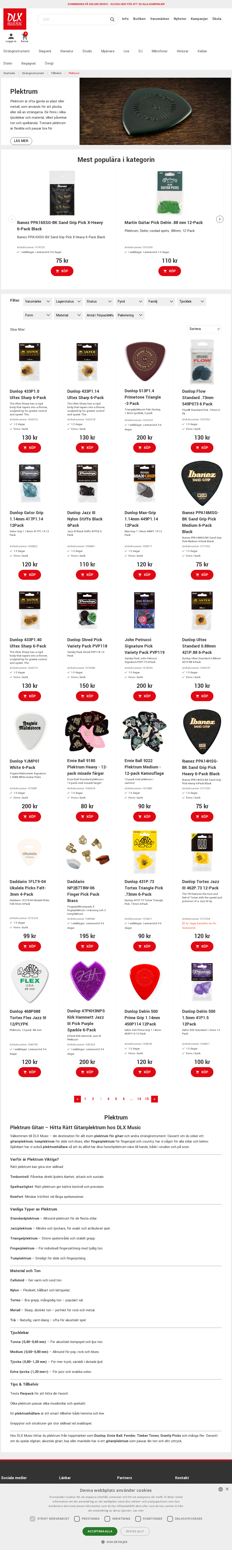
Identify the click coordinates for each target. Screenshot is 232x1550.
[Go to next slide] (219, 219)
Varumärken (160, 19)
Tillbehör (56, 73)
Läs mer (21, 141)
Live (126, 51)
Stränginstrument (16, 51)
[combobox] (220, 1489)
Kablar (202, 51)
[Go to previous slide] (12, 219)
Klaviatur (66, 51)
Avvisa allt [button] (135, 1531)
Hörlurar (182, 51)
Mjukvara (107, 51)
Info (126, 19)
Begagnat (28, 63)
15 (147, 1099)
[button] (116, 1542)
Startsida (9, 73)
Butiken (140, 19)
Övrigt (49, 63)
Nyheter (180, 19)
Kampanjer (200, 19)
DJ (140, 51)
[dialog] (116, 1517)
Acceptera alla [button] (100, 1531)
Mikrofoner (160, 51)
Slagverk (45, 51)
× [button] (227, 1489)
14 (139, 1099)
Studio (87, 51)
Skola (216, 19)
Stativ (7, 63)
